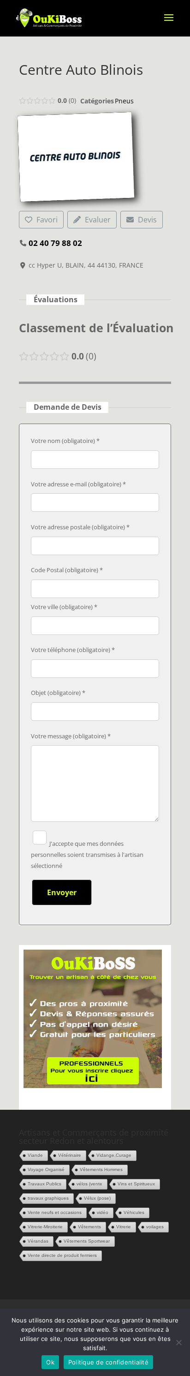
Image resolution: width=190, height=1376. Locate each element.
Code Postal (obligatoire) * (67, 570)
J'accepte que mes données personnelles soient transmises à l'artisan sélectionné (87, 854)
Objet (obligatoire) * (58, 692)
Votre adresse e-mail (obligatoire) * (78, 484)
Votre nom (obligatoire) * (65, 441)
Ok (50, 1362)
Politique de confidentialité (108, 1362)
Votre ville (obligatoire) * (64, 607)
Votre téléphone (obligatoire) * (73, 650)
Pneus (124, 100)
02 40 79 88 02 (55, 243)
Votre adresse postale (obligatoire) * (80, 527)
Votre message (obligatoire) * (71, 736)
